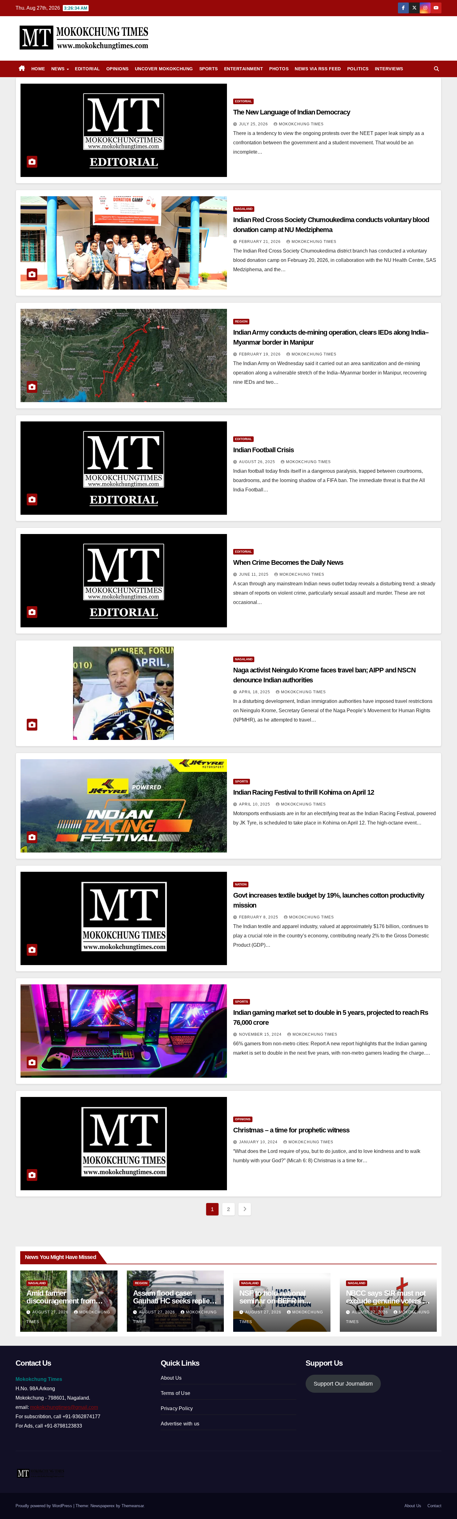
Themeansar (133, 1505)
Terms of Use (175, 1393)
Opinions (117, 68)
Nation (241, 884)
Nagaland (243, 209)
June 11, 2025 (254, 574)
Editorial (87, 68)
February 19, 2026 (260, 354)
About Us (171, 1378)
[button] (436, 69)
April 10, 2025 (255, 804)
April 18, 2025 (255, 692)
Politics (358, 68)
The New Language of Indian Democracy (291, 112)
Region (241, 321)
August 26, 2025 (257, 462)
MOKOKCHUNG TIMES (301, 124)
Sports (208, 68)
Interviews (389, 68)
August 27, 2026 (51, 1312)
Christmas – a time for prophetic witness (291, 1130)
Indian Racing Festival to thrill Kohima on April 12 (303, 792)
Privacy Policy (177, 1408)
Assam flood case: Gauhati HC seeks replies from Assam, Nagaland (173, 1301)
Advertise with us (180, 1423)
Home (38, 68)
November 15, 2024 (261, 1034)
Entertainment (243, 68)
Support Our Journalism (343, 1384)
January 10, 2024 (259, 1142)
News (58, 68)
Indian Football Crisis (263, 450)
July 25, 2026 (254, 124)
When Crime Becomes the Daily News (288, 562)
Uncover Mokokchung (164, 68)
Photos (279, 68)
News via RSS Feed (318, 68)
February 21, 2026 (260, 241)
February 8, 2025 (259, 917)
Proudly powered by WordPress (44, 1505)
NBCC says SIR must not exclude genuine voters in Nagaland (387, 1301)
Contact (434, 1505)
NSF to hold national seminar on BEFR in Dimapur (272, 1301)
